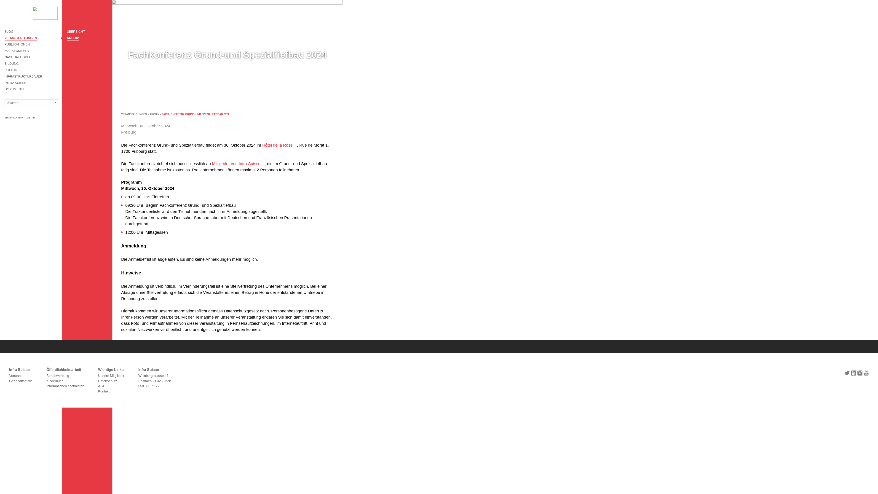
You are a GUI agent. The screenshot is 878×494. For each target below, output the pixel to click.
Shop (8, 117)
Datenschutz (107, 381)
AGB (101, 386)
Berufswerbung (57, 376)
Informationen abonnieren (65, 386)
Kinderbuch (54, 381)
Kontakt (19, 117)
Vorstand (15, 376)
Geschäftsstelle (20, 381)
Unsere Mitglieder (111, 376)
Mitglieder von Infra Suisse (236, 163)
